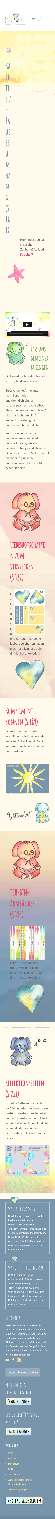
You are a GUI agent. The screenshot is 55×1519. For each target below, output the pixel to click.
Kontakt (12, 1458)
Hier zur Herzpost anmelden (23, 1372)
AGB (10, 1469)
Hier (22, 741)
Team (10, 1452)
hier (26, 376)
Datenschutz (14, 1474)
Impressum (13, 1463)
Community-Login (17, 1489)
